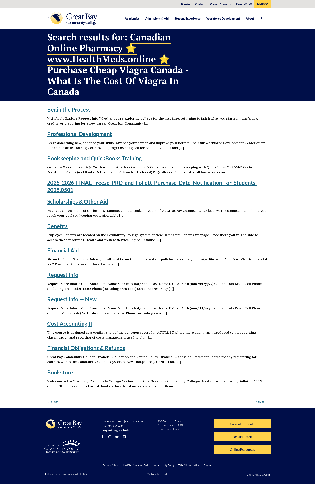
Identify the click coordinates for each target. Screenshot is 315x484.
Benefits (57, 226)
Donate (185, 4)
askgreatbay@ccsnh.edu (115, 430)
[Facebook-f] (102, 436)
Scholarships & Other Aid (77, 201)
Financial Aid (63, 250)
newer (262, 402)
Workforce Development (223, 18)
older (52, 402)
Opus (267, 474)
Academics (132, 18)
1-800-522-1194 (134, 421)
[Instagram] (109, 436)
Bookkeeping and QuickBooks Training (94, 158)
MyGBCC (262, 4)
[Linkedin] (124, 436)
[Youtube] (117, 436)
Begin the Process (69, 109)
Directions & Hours (168, 428)
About (250, 18)
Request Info (62, 274)
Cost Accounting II (69, 323)
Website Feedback (157, 473)
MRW (258, 474)
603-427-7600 (115, 421)
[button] (261, 18)
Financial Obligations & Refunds (86, 348)
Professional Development (79, 134)
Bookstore (60, 372)
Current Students (220, 4)
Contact (200, 4)
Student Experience (187, 18)
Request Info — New (72, 299)
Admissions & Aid (157, 18)
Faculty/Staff (244, 4)
